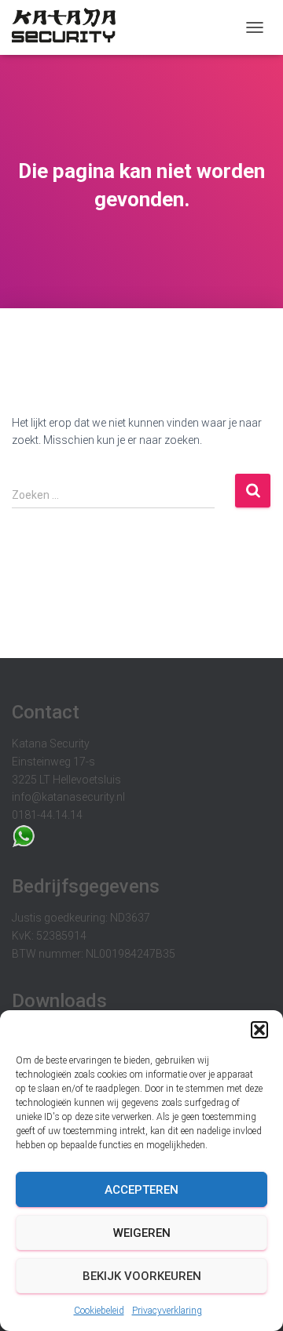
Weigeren (142, 1233)
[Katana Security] (69, 27)
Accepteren (141, 1190)
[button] (259, 1030)
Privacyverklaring (167, 1310)
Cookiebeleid (99, 1310)
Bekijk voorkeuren (142, 1276)
